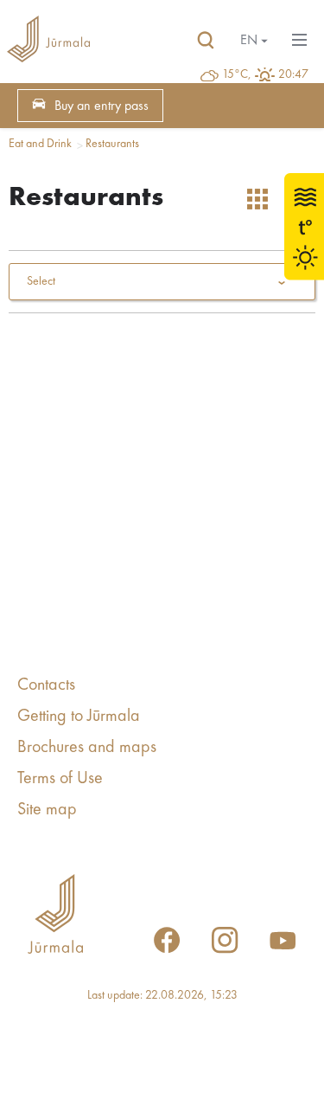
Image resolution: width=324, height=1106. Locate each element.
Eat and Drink (40, 144)
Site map (47, 810)
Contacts (46, 685)
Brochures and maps (86, 747)
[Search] (205, 41)
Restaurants (112, 144)
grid (257, 199)
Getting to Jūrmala (78, 716)
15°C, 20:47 (265, 74)
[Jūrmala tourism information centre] (48, 41)
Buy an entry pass (101, 106)
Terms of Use (60, 779)
